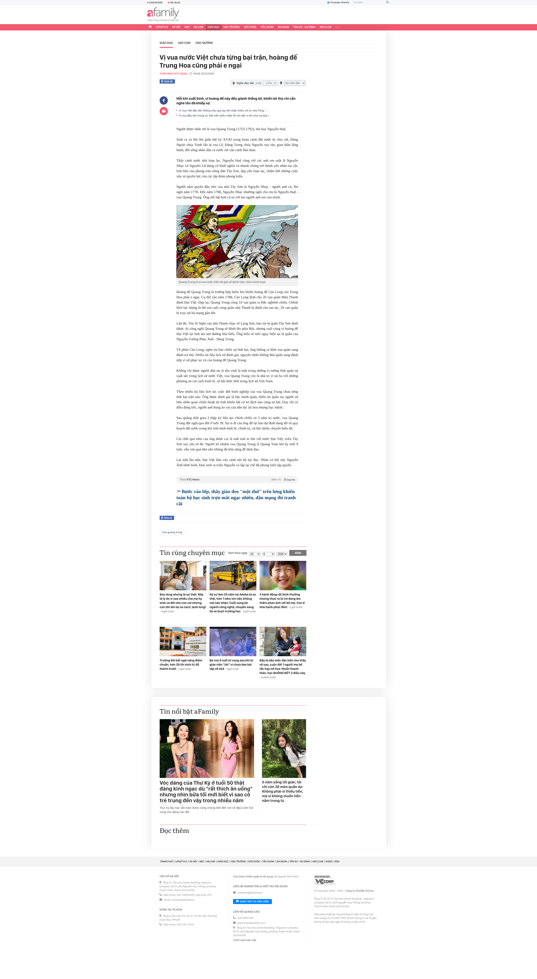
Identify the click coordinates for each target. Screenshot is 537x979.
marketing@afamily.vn (250, 892)
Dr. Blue (175, 2)
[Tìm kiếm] (387, 2)
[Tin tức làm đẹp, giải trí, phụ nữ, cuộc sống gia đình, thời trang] (163, 14)
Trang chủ (166, 861)
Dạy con (184, 43)
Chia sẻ (168, 81)
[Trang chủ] (150, 27)
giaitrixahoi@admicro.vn (251, 923)
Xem (298, 553)
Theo (237, 479)
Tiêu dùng (267, 27)
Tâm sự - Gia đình (304, 27)
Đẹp (187, 27)
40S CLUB (325, 27)
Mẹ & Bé (198, 27)
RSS (337, 861)
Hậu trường (231, 27)
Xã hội (176, 27)
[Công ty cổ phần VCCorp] (324, 880)
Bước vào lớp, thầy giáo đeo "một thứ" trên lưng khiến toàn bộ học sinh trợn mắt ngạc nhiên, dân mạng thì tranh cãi (236, 497)
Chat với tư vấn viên (254, 901)
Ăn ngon (283, 27)
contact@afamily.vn (182, 900)
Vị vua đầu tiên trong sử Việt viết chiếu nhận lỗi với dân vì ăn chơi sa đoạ (223, 115)
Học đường (204, 43)
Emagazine (156, 2)
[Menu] (337, 27)
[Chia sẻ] (164, 100)
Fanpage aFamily (340, 2)
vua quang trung (172, 532)
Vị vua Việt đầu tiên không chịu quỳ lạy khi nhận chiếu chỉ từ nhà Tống (222, 110)
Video (329, 861)
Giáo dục (213, 27)
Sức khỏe (250, 27)
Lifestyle (162, 27)
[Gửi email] (164, 111)
